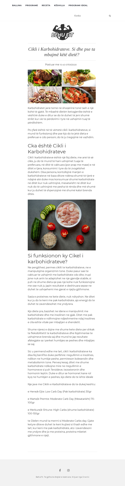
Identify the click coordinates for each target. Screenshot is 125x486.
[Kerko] (110, 16)
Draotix (85, 477)
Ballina (17, 5)
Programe (31, 5)
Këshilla (59, 5)
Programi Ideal (78, 5)
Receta (46, 5)
